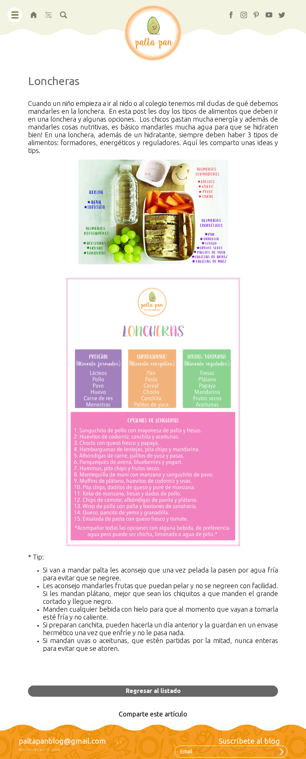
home (33, 12)
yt (265, 12)
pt (253, 12)
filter (48, 12)
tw (279, 12)
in (240, 12)
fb (227, 12)
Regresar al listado (153, 690)
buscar (63, 12)
